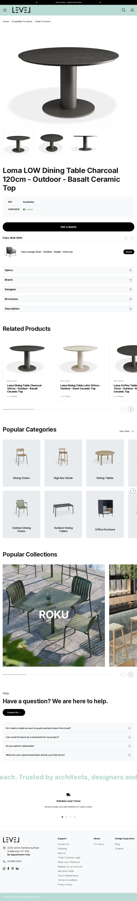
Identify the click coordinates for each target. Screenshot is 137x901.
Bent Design (12, 381)
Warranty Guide (66, 871)
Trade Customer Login (69, 857)
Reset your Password (69, 862)
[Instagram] (4, 868)
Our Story (99, 844)
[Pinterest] (13, 868)
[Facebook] (8, 868)
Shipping (62, 848)
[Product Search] (123, 10)
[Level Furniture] (21, 10)
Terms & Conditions (67, 880)
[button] (100, 2)
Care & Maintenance (68, 875)
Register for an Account (70, 866)
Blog (117, 844)
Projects (119, 848)
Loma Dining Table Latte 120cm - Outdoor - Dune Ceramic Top (80, 387)
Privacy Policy (65, 884)
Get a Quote (68, 226)
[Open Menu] (5, 10)
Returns (62, 853)
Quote (129, 252)
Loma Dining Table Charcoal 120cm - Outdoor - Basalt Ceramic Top (24, 388)
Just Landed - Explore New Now (68, 2)
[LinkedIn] (17, 868)
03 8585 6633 (14, 861)
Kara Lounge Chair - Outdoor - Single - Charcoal (47, 251)
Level (21, 897)
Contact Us (13, 712)
